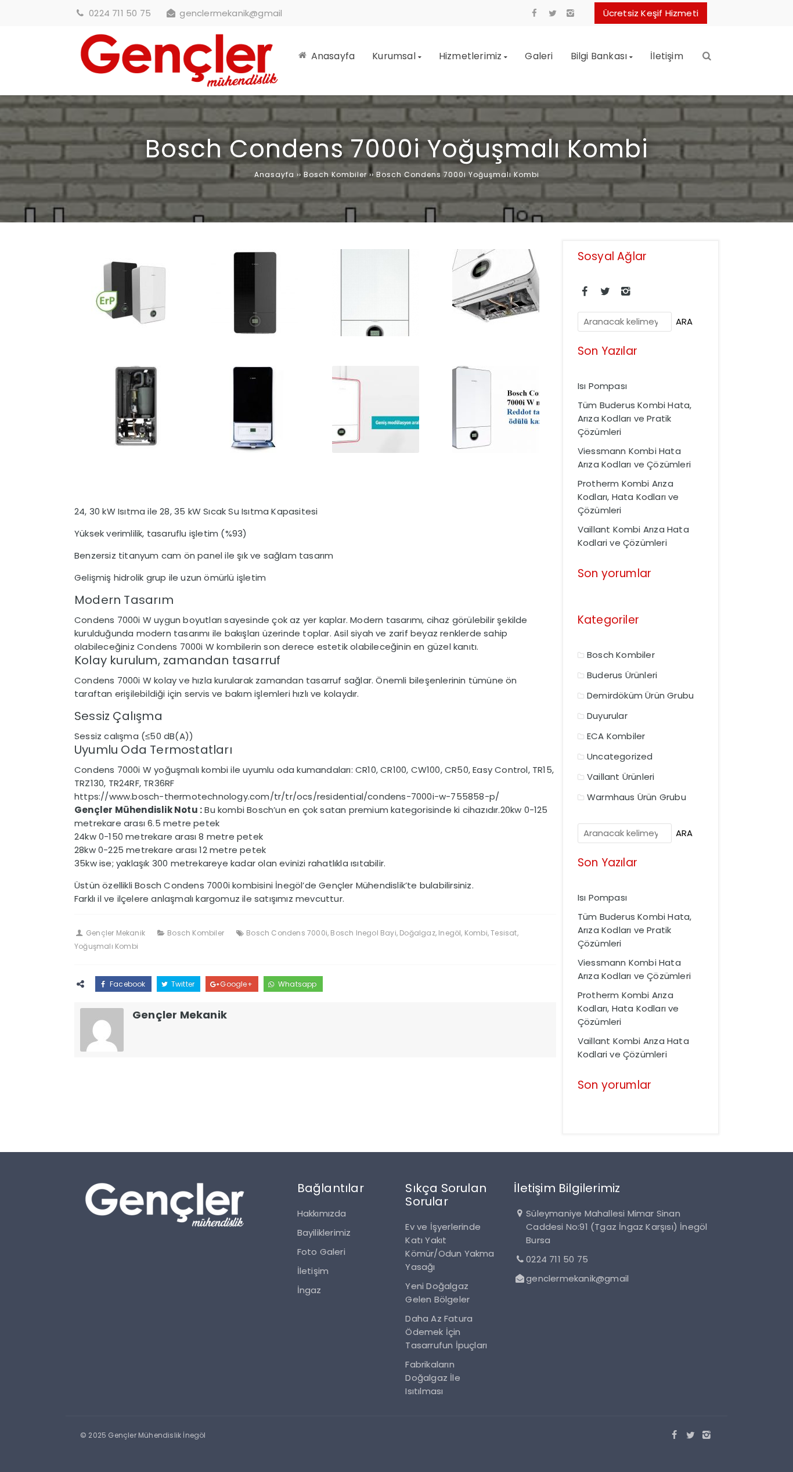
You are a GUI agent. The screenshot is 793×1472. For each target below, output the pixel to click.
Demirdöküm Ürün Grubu (640, 695)
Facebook (127, 984)
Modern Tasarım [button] (124, 600)
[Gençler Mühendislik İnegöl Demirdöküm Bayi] (179, 88)
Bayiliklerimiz (324, 1232)
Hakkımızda (322, 1213)
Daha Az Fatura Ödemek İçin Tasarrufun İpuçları (446, 1331)
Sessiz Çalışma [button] (118, 716)
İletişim (313, 1271)
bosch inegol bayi (363, 933)
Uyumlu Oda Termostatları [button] (153, 750)
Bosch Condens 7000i (286, 933)
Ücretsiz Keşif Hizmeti (650, 13)
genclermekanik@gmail (230, 13)
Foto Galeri (321, 1252)
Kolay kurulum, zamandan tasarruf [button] (177, 660)
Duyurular (607, 716)
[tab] (315, 600)
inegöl (449, 933)
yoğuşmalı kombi (106, 946)
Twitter (182, 984)
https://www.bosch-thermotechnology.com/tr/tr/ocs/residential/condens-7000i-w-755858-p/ (286, 796)
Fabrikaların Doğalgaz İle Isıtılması (432, 1377)
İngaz (309, 1290)
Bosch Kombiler (195, 933)
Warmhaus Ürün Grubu (636, 797)
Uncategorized (620, 756)
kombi (476, 933)
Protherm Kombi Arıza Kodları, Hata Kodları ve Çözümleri (628, 496)
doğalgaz (417, 933)
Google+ (235, 984)
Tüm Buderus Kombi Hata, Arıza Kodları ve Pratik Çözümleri (635, 418)
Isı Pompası (602, 386)
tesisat (504, 933)
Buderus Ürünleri (622, 675)
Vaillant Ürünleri (620, 777)
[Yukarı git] (775, 1454)
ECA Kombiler (616, 736)
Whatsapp (296, 984)
